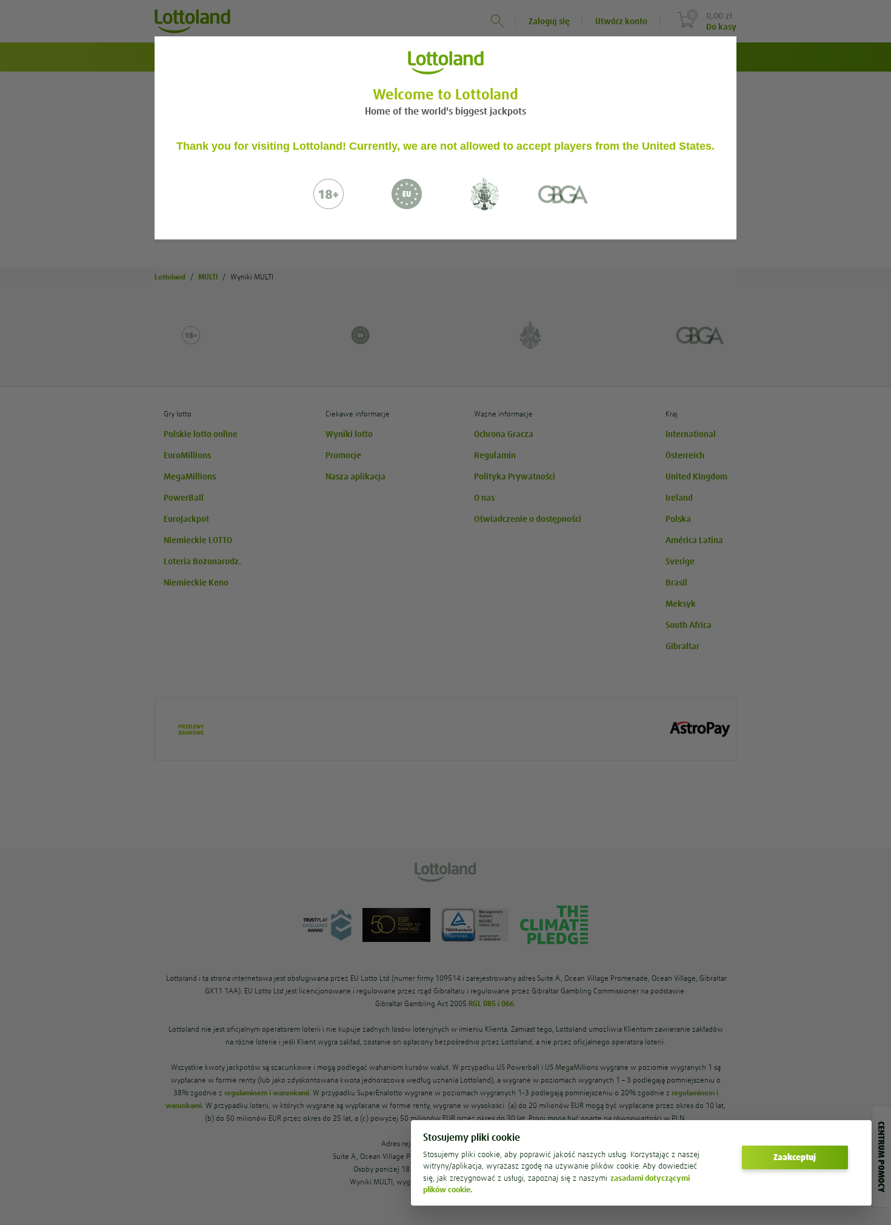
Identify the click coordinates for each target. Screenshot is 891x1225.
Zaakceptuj (794, 1157)
